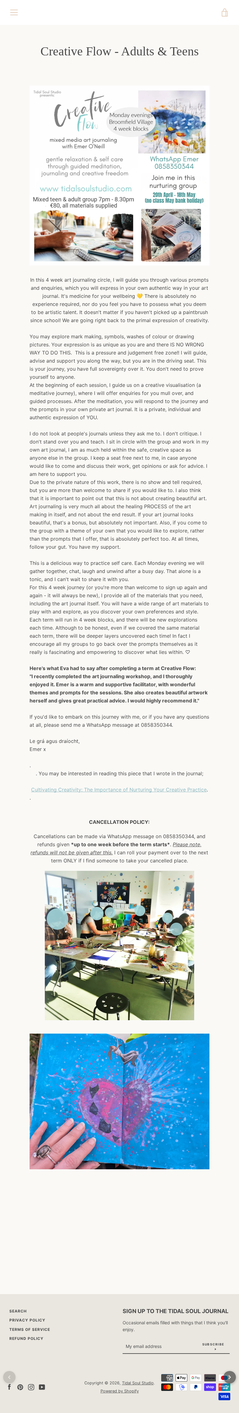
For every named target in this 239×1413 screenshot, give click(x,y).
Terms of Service (29, 1329)
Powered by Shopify (120, 1391)
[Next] (229, 1377)
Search (18, 1311)
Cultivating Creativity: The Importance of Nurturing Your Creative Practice (119, 789)
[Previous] (9, 1377)
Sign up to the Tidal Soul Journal (175, 1311)
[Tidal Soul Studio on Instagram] (31, 1386)
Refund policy (26, 1338)
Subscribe (213, 1344)
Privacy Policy (27, 1320)
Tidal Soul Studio (138, 1383)
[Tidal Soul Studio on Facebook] (9, 1386)
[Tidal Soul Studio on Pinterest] (20, 1386)
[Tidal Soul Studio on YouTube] (42, 1386)
